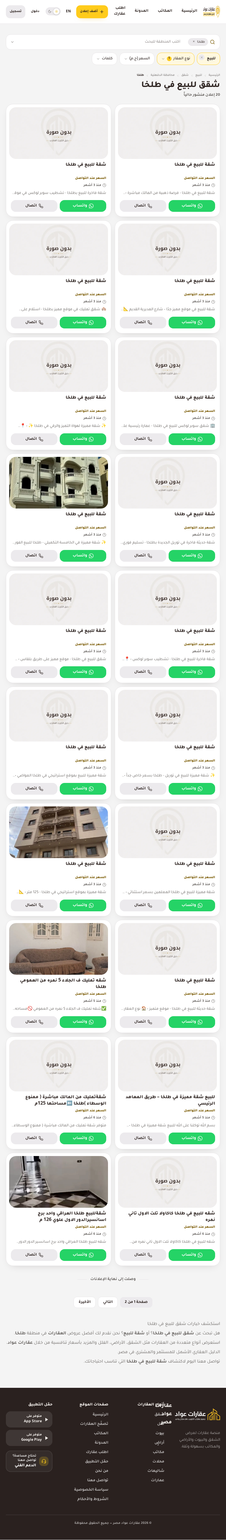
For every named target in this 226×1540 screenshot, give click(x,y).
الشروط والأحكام (92, 1499)
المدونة (141, 11)
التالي (108, 1302)
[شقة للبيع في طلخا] (167, 160)
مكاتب (158, 1452)
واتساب (189, 206)
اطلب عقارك (119, 11)
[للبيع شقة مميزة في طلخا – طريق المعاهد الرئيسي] (167, 1093)
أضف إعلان (89, 11)
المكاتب (165, 11)
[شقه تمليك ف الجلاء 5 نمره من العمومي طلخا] (58, 976)
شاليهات (155, 1471)
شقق (185, 75)
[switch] (53, 11)
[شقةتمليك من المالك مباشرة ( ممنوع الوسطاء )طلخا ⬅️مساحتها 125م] (58, 1093)
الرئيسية (189, 11)
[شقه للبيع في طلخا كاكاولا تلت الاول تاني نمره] (167, 1209)
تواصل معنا (97, 1481)
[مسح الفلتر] (202, 57)
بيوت (159, 1434)
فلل (160, 1424)
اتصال (140, 206)
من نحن (101, 1471)
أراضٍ (159, 1443)
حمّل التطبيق (96, 1462)
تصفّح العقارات (94, 1424)
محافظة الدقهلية (163, 75)
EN (68, 12)
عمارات (157, 1481)
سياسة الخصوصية (91, 1490)
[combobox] (99, 42)
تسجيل (15, 11)
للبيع (198, 75)
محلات (158, 1462)
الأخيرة (85, 1302)
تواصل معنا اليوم (203, 1362)
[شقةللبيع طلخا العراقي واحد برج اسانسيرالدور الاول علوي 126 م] (58, 1209)
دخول (35, 11)
